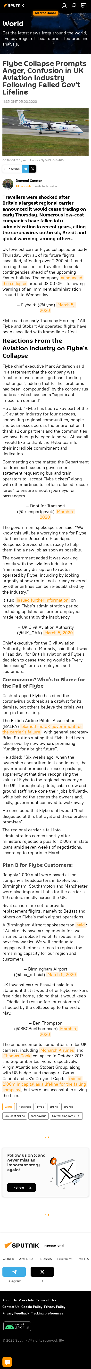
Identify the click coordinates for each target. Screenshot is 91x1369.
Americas (27, 1259)
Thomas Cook (17, 1056)
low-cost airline (15, 1116)
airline (54, 1106)
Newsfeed (24, 1106)
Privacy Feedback (15, 1313)
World (9, 1106)
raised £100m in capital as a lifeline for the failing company (44, 1084)
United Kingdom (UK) (66, 1116)
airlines (68, 1106)
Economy (65, 1259)
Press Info (26, 1300)
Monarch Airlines (57, 1050)
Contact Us (10, 1307)
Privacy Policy (54, 1307)
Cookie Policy (31, 1307)
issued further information (42, 600)
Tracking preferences (47, 1313)
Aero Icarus (30, 160)
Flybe (40, 1106)
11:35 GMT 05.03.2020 (19, 101)
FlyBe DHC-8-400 (52, 160)
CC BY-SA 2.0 (11, 160)
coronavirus (38, 1116)
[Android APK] (17, 1326)
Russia (46, 1259)
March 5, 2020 (57, 514)
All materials (23, 186)
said (81, 925)
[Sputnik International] (14, 7)
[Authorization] (64, 5)
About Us (9, 1300)
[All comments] (7, 1362)
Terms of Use (46, 1300)
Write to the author (46, 186)
